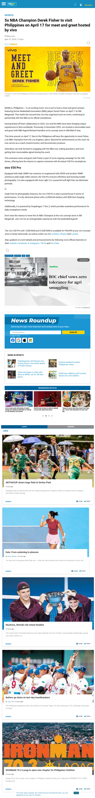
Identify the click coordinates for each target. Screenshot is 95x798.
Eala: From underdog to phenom (22, 552)
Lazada (74, 234)
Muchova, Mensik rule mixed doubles (25, 624)
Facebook (22, 243)
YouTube (55, 243)
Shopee (63, 234)
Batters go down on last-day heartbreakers (28, 697)
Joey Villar (11, 701)
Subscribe (88, 5)
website (55, 234)
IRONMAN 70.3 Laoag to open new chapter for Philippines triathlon (40, 770)
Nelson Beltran (12, 556)
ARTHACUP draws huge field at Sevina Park (28, 482)
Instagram (34, 243)
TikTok (43, 243)
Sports (9, 15)
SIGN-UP (73, 332)
